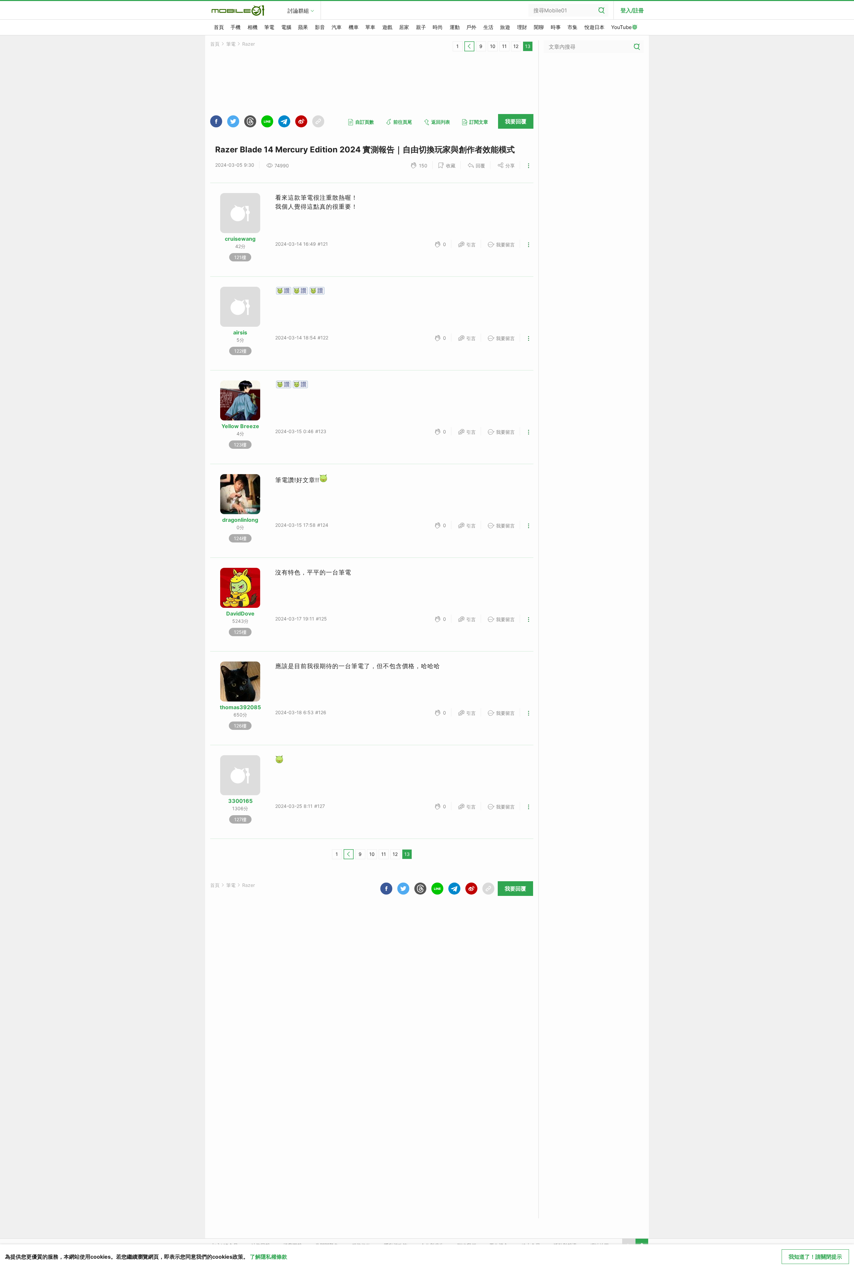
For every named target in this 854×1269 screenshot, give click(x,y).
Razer (248, 44)
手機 (236, 27)
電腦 (286, 27)
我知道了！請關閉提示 (815, 1256)
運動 (455, 27)
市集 (572, 27)
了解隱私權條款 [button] (268, 1256)
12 (515, 46)
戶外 (471, 27)
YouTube (621, 27)
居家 (404, 27)
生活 (488, 27)
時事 (556, 27)
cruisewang (240, 238)
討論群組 (298, 10)
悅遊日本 (594, 27)
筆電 (269, 27)
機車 (354, 27)
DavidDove (240, 613)
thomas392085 (240, 707)
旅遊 (505, 27)
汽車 (337, 27)
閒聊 (539, 27)
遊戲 (387, 27)
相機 (253, 27)
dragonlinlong (240, 519)
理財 (522, 27)
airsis (240, 332)
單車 (370, 27)
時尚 (438, 27)
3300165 (240, 801)
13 (527, 46)
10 (492, 46)
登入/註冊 (632, 10)
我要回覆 (515, 121)
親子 (421, 27)
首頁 (219, 27)
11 (504, 46)
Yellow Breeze (240, 426)
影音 (320, 27)
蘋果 (303, 27)
